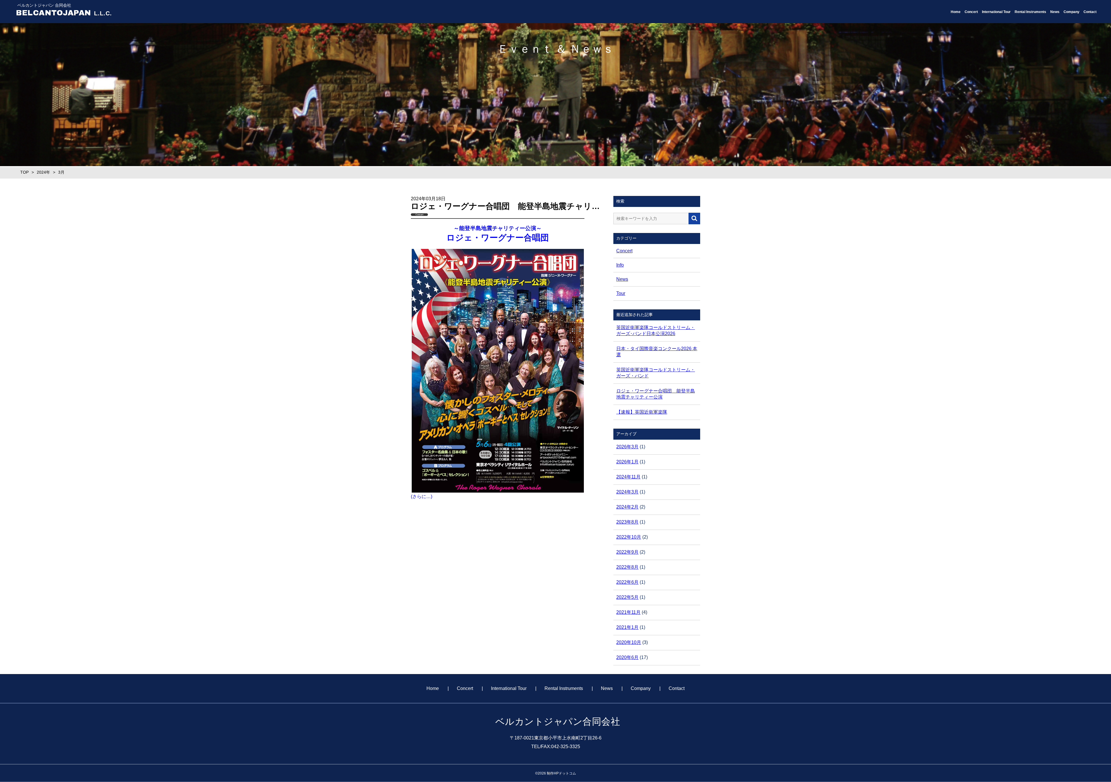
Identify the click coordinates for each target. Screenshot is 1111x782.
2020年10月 (628, 642)
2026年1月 (627, 461)
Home (956, 12)
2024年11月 (628, 476)
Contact (1090, 12)
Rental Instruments (1030, 12)
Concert (971, 12)
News (1055, 12)
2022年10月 (628, 537)
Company (1071, 12)
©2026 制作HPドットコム (555, 773)
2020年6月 (627, 657)
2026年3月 (627, 446)
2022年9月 (627, 552)
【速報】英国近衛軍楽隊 (641, 412)
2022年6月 (627, 582)
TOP (24, 172)
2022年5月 (627, 597)
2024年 (43, 172)
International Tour (996, 12)
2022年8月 (627, 567)
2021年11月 (628, 612)
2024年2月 (627, 506)
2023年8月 (627, 522)
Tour (620, 293)
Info (620, 264)
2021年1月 (627, 627)
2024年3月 (627, 491)
